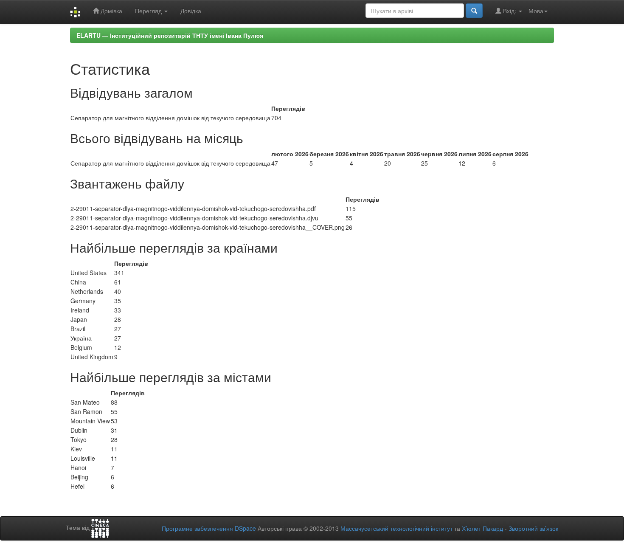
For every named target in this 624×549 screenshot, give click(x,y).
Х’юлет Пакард (482, 528)
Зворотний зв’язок (533, 528)
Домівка (110, 10)
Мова (535, 10)
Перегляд (149, 10)
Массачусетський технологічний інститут (396, 528)
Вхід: (509, 10)
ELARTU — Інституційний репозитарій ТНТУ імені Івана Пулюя (169, 35)
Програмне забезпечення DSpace (209, 528)
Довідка (190, 10)
